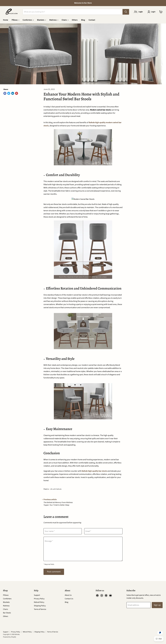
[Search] (125, 12)
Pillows (15, 20)
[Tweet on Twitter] (8, 93)
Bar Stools (7, 613)
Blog (83, 20)
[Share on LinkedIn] (12, 93)
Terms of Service (40, 609)
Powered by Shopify (9, 637)
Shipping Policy (40, 605)
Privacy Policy (39, 598)
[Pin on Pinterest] (16, 93)
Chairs (64, 20)
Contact (92, 20)
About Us (68, 595)
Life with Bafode (55, 489)
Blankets (41, 20)
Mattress (53, 20)
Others (75, 20)
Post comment (54, 571)
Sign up (157, 605)
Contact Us (69, 598)
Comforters (27, 20)
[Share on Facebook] (4, 93)
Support (37, 595)
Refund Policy (39, 602)
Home (5, 20)
